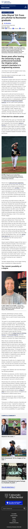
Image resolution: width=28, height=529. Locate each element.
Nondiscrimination (14, 515)
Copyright (14, 520)
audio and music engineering (16, 183)
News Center (5, 7)
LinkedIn (22, 28)
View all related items (8, 487)
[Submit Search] (24, 508)
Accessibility (14, 513)
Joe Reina (17, 188)
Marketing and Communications (8, 5)
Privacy (14, 519)
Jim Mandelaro (7, 23)
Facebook (8, 28)
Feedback (14, 517)
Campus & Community (7, 12)
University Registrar (13, 334)
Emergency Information (14, 522)
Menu (26, 7)
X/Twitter (16, 28)
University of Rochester (7, 77)
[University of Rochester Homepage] (6, 2)
